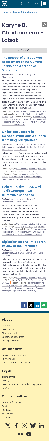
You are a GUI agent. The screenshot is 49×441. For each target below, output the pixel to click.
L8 (39, 280)
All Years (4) (23, 50)
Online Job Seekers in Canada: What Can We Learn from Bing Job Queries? (24, 136)
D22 (23, 280)
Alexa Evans (19, 252)
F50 (42, 113)
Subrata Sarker (32, 252)
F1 (18, 113)
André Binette (33, 144)
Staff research (22, 111)
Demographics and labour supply (15, 179)
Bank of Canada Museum (14, 355)
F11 (22, 113)
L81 (42, 280)
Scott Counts (7, 149)
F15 (35, 113)
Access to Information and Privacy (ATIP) (22, 384)
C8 (19, 171)
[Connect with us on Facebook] (16, 427)
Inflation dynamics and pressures (15, 119)
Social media (8, 413)
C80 (23, 171)
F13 (26, 113)
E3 (29, 280)
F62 (6, 116)
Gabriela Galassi (37, 147)
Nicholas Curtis (23, 147)
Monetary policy (39, 116)
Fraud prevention (10, 340)
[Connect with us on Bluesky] (33, 427)
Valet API (6, 417)
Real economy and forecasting (20, 175)
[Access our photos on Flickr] (20, 435)
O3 (3, 282)
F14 (31, 113)
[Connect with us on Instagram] (25, 427)
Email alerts (7, 406)
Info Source (7, 388)
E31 (32, 280)
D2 (19, 280)
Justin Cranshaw (20, 149)
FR (36, 3)
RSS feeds (6, 410)
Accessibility (8, 329)
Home (5, 12)
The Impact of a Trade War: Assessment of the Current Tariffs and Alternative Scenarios (22, 64)
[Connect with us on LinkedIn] (41, 427)
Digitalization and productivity (24, 290)
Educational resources (13, 336)
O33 (7, 282)
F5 (39, 113)
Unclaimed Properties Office (16, 362)
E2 (29, 171)
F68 (11, 116)
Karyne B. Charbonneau (25, 12)
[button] (24, 305)
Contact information (12, 402)
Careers (6, 325)
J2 (38, 171)
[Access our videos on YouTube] (29, 435)
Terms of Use (8, 376)
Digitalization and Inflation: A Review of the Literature (24, 244)
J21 (41, 171)
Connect (8, 358)
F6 (3, 116)
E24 (32, 171)
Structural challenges (21, 121)
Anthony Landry (20, 201)
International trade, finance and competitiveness (24, 123)
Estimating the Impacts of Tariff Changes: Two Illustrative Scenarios (21, 191)
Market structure (29, 285)
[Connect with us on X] (8, 427)
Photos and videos (11, 333)
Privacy (5, 380)
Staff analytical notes (37, 111)
